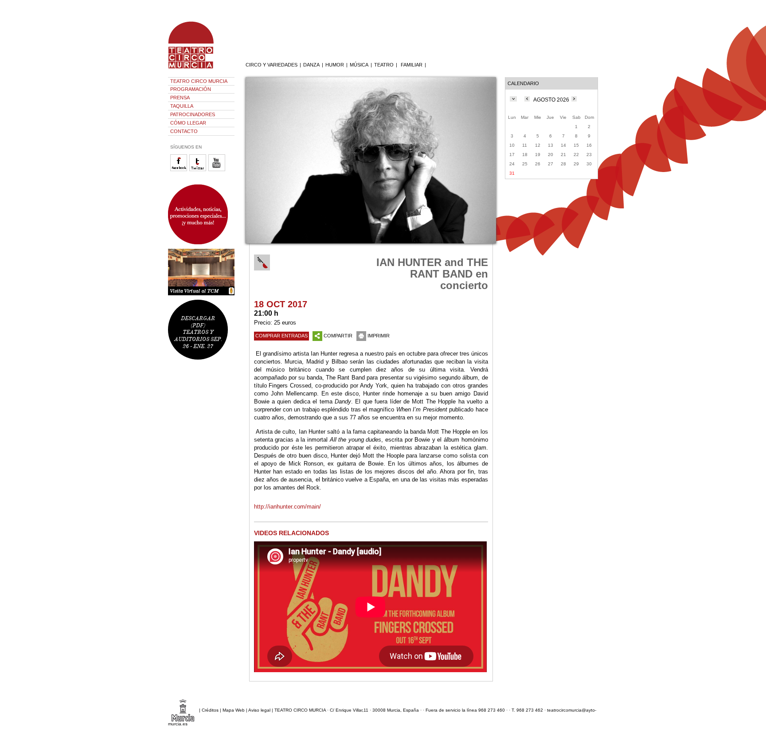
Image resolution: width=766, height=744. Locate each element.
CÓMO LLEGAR (188, 122)
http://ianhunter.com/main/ (287, 506)
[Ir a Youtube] (217, 169)
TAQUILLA (181, 106)
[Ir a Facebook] (179, 169)
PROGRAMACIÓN (190, 89)
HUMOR (334, 64)
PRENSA (180, 97)
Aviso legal (259, 710)
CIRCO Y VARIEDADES (271, 64)
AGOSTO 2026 (551, 100)
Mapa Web (234, 710)
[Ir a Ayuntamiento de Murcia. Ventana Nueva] (183, 710)
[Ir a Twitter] (198, 169)
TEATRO (384, 64)
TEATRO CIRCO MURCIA (198, 81)
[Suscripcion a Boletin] (201, 214)
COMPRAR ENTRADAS (281, 335)
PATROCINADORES (192, 114)
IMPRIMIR (378, 335)
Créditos (210, 710)
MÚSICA (359, 64)
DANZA (311, 64)
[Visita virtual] (201, 272)
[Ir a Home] (197, 68)
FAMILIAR (411, 64)
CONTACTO (184, 131)
